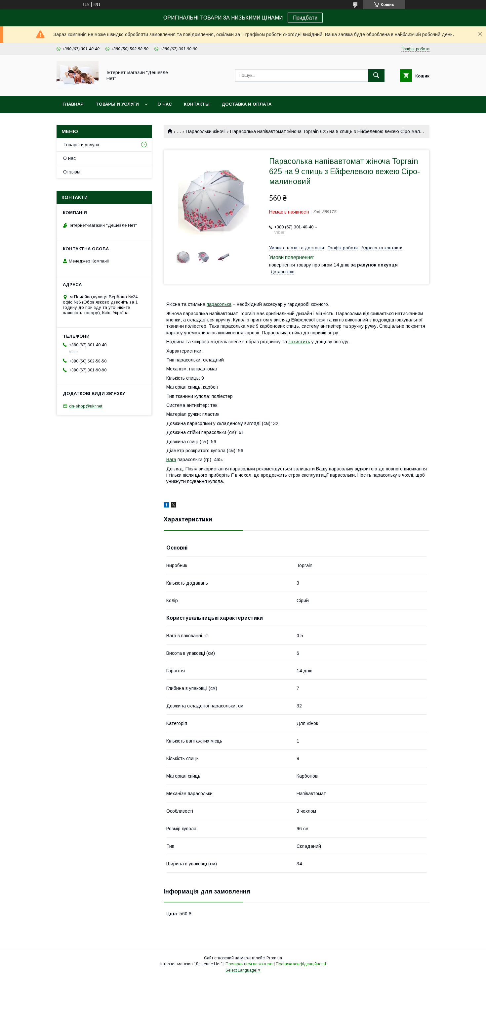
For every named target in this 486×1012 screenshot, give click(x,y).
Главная (73, 104)
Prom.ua (274, 958)
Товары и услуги (117, 104)
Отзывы (71, 171)
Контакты (197, 104)
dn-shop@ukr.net (85, 406)
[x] (173, 505)
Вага (171, 459)
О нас (164, 104)
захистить (299, 341)
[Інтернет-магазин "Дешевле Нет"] (78, 87)
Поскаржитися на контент (249, 964)
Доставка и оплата (246, 104)
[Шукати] (376, 75)
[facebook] (166, 505)
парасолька (219, 304)
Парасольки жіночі (205, 131)
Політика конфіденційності (301, 964)
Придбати (305, 18)
